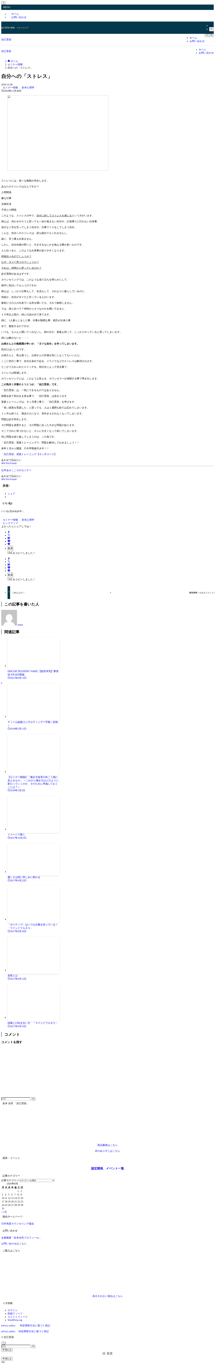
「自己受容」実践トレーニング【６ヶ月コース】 (29, 454)
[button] (9, 532)
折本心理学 (28, 87)
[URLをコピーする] (10, 548)
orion (20, 624)
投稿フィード (15, 1313)
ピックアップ (10, 523)
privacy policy (8, 1325)
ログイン (13, 1310)
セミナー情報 (11, 87)
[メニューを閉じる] (3, 3)
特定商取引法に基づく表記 (35, 1325)
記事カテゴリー (10, 1180)
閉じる (8, 1350)
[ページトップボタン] (3, 1343)
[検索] (211, 29)
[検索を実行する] (33, 1099)
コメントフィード (18, 1317)
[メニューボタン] (207, 35)
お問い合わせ (18, 17)
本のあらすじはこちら (107, 1151)
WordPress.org (15, 1320)
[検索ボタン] (211, 35)
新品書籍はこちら (107, 1145)
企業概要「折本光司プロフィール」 (21, 1237)
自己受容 (6, 39)
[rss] (211, 26)
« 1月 (4, 1212)
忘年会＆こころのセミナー (16, 470)
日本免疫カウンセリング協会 (17, 1223)
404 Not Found (9, 463)
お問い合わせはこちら (13, 1243)
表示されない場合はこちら (107, 1296)
